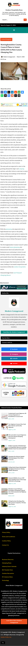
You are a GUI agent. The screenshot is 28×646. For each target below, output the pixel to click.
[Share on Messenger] (5, 92)
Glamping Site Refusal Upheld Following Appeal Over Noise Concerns (16, 458)
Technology (5, 580)
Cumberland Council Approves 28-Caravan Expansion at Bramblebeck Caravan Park (17, 415)
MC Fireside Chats (7, 570)
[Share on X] (8, 92)
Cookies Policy (6, 541)
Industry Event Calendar (9, 566)
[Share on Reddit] (15, 92)
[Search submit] (25, 20)
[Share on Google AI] (8, 95)
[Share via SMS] (22, 92)
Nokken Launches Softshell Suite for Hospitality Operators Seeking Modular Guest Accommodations (17, 447)
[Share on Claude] (12, 95)
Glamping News (6, 563)
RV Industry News (7, 577)
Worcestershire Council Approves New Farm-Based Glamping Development (17, 436)
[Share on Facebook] (2, 92)
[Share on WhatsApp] (2, 95)
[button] (14, 30)
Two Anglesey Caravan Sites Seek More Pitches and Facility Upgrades (17, 426)
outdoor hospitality (20, 267)
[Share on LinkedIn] (12, 92)
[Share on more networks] (19, 95)
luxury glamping (15, 247)
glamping (9, 229)
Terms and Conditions (8, 536)
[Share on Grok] (15, 95)
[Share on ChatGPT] (5, 95)
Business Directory (7, 559)
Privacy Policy (6, 532)
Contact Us (5, 545)
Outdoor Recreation (8, 573)
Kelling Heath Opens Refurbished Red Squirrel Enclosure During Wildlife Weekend (17, 469)
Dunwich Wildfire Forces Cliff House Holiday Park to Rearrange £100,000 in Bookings (17, 479)
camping (21, 169)
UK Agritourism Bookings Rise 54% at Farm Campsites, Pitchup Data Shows (17, 502)
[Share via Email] (19, 92)
